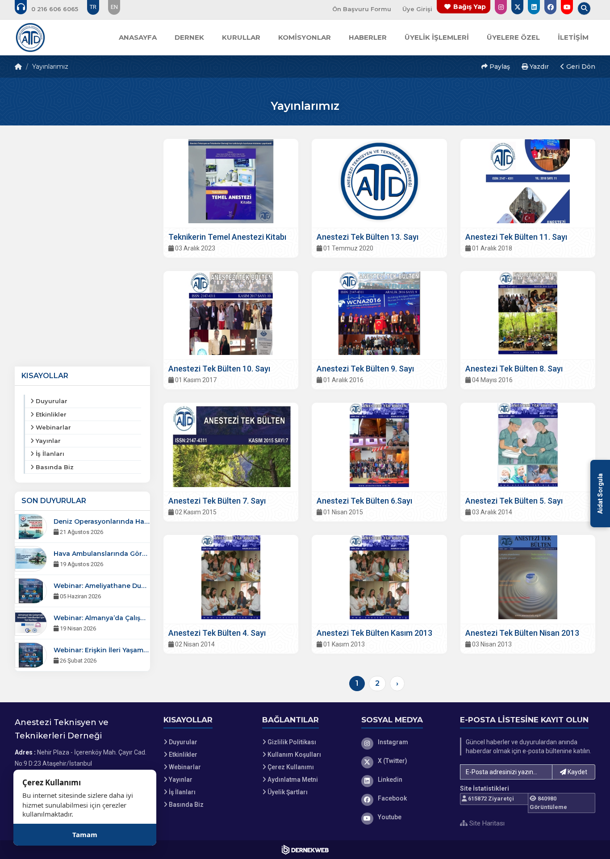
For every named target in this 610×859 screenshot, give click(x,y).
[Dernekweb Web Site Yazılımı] (305, 850)
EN (114, 7)
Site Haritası (486, 823)
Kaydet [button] (576, 772)
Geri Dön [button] (579, 67)
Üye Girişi (417, 9)
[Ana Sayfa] (30, 37)
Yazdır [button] (538, 67)
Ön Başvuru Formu (361, 9)
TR (93, 7)
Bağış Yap (469, 7)
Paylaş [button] (499, 67)
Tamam (84, 834)
